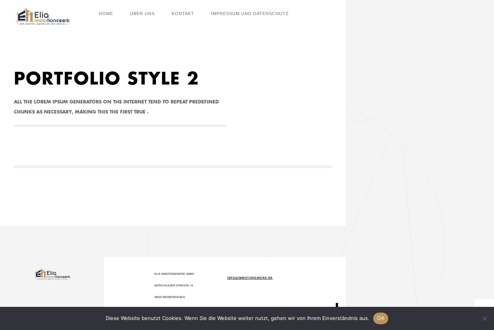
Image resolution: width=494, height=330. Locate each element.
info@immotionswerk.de (250, 277)
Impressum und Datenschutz (250, 13)
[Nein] (484, 318)
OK (380, 318)
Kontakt (183, 13)
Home (106, 13)
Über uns (142, 13)
